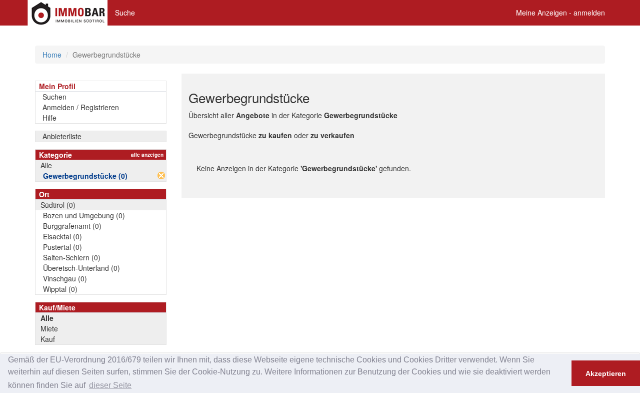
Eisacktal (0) (62, 236)
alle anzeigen (147, 154)
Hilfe (49, 118)
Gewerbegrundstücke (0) (85, 176)
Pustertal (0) (62, 247)
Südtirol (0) (58, 205)
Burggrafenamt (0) (72, 226)
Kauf (47, 339)
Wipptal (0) (60, 289)
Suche (125, 13)
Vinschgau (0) (65, 278)
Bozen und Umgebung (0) (84, 215)
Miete (49, 328)
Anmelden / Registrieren (80, 107)
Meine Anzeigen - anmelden (560, 13)
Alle (46, 165)
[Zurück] (161, 175)
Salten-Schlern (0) (71, 257)
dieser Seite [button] (110, 385)
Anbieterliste (62, 136)
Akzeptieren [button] (606, 373)
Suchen (54, 97)
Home (52, 55)
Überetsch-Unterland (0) (81, 268)
